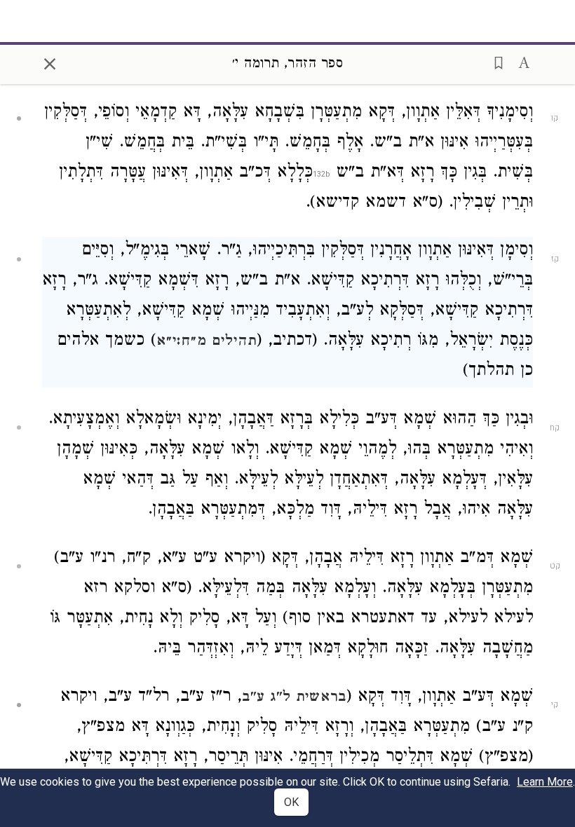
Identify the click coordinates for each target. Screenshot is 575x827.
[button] (494, 61)
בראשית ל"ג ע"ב (294, 698)
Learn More (545, 781)
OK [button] (291, 802)
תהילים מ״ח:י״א (206, 342)
